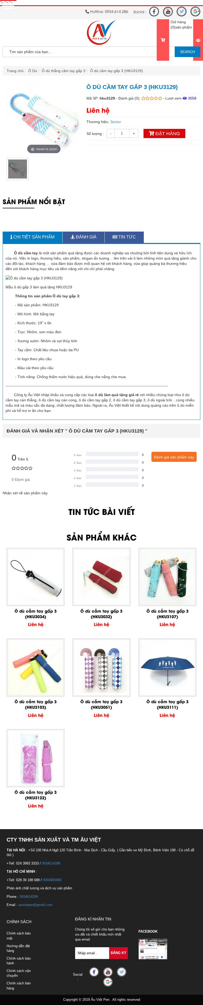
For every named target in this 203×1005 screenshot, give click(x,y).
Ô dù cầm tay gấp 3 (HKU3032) (101, 613)
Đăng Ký (118, 953)
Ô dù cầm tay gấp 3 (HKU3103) (36, 704)
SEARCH (187, 52)
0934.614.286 (116, 11)
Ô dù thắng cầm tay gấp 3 (63, 71)
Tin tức (126, 237)
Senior (115, 122)
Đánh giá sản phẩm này (174, 457)
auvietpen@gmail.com (36, 905)
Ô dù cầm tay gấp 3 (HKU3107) (167, 613)
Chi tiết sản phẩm (33, 237)
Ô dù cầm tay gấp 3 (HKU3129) (116, 71)
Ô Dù (32, 71)
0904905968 (52, 880)
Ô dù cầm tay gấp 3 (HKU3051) (101, 704)
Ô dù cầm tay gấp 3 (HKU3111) (167, 704)
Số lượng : (95, 134)
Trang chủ (15, 71)
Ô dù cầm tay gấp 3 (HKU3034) (36, 613)
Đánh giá (85, 237)
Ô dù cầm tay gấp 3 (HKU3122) (36, 794)
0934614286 (51, 863)
